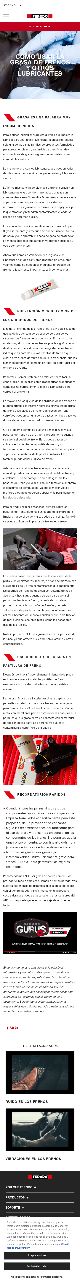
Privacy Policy (22, 1247)
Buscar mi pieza (40, 27)
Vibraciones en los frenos (33, 1159)
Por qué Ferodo (19, 1187)
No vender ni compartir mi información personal (37, 1276)
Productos (15, 1197)
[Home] (40, 16)
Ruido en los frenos (27, 1102)
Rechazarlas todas (37, 1266)
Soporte (13, 1207)
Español (10, 5)
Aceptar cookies (37, 1255)
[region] (40, 1250)
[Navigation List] (6, 16)
